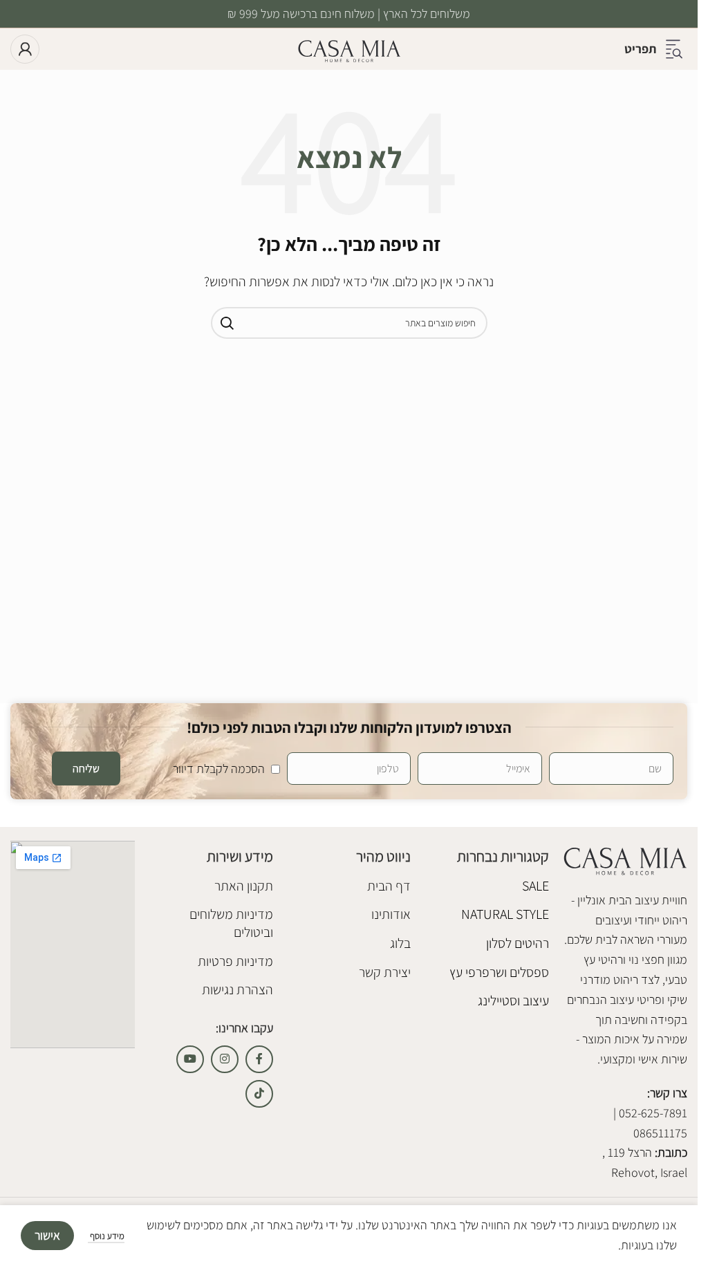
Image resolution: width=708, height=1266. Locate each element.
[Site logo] (349, 48)
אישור (47, 1235)
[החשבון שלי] (24, 49)
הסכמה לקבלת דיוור (219, 768)
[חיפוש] (227, 323)
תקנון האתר (243, 886)
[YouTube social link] (190, 1059)
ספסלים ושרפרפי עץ (499, 972)
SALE (535, 886)
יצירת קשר (385, 972)
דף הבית (389, 886)
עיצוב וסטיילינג (513, 1000)
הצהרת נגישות (237, 989)
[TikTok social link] (259, 1094)
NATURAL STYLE (505, 914)
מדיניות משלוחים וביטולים (231, 923)
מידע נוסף (106, 1236)
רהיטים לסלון (517, 943)
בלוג (400, 943)
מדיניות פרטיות (235, 961)
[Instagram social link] (225, 1059)
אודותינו (391, 914)
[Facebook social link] (259, 1059)
